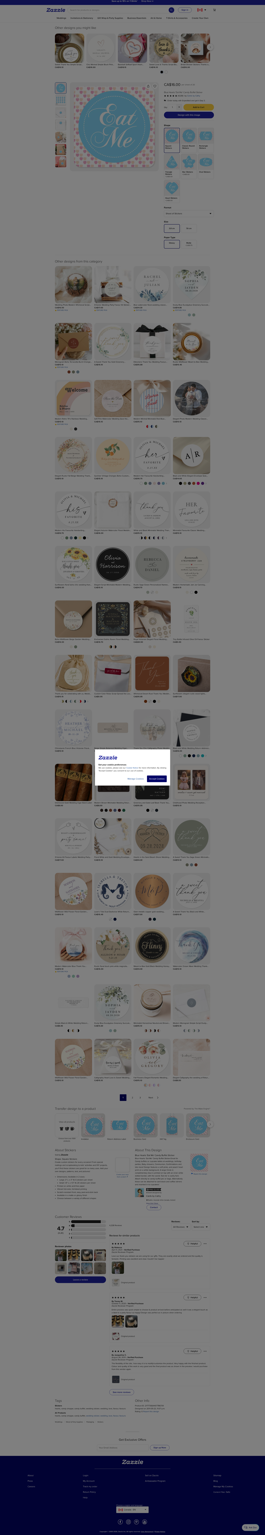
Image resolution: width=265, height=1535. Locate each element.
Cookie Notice (132, 768)
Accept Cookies (157, 778)
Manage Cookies (136, 778)
